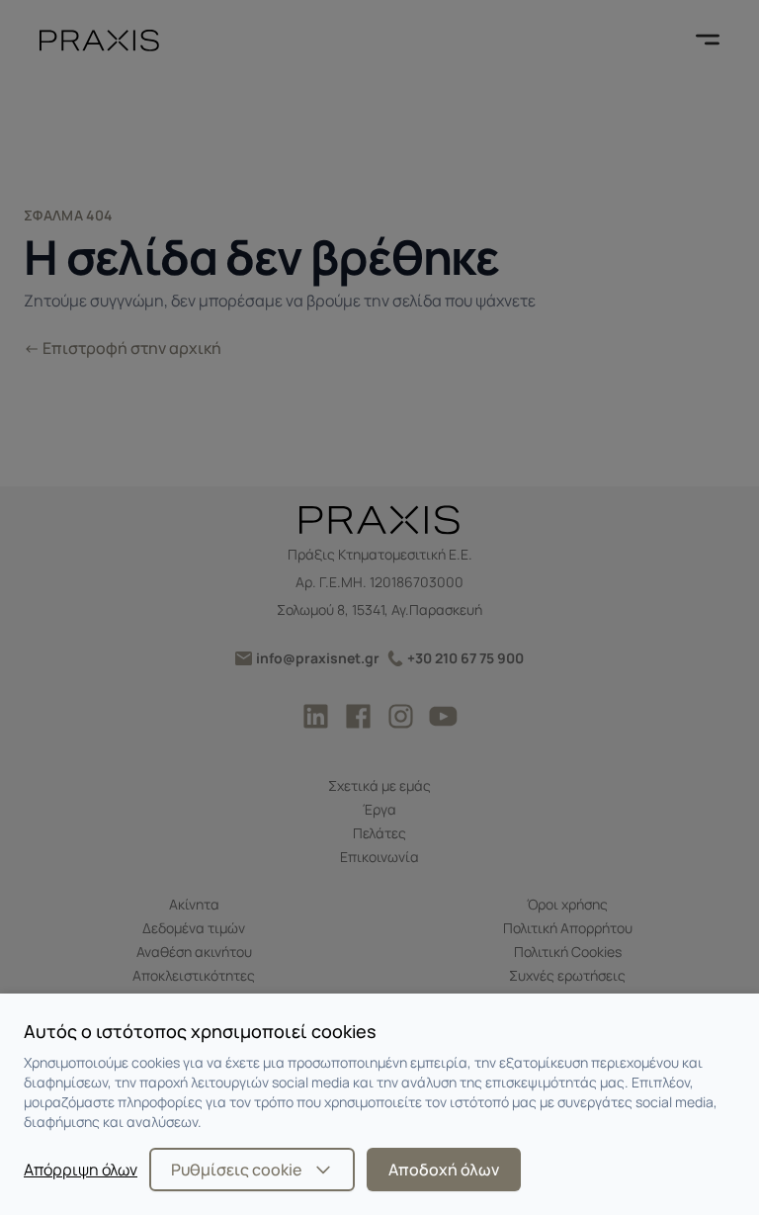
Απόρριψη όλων (80, 1169)
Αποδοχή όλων (443, 1169)
